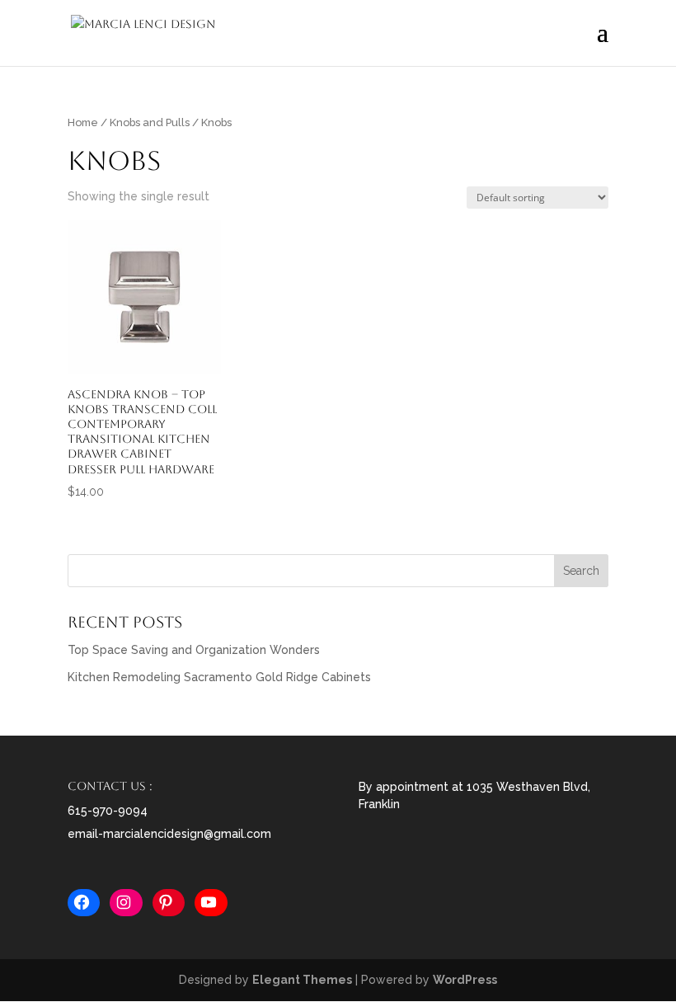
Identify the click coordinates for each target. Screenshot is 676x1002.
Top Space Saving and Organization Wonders (194, 649)
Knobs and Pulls (150, 122)
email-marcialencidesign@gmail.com (169, 833)
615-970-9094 (108, 810)
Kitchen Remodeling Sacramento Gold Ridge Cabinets (219, 677)
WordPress (465, 979)
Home (83, 122)
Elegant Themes (302, 979)
